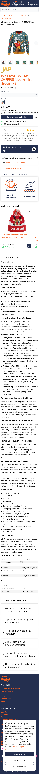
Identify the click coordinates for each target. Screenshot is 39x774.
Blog (2, 704)
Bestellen (4, 712)
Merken (11, 15)
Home (3, 15)
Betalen (4, 717)
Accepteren (18, 754)
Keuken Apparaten (8, 691)
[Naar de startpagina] (5, 4)
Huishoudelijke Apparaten (11, 688)
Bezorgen (4, 714)
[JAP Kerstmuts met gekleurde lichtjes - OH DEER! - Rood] (16, 220)
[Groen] (3, 102)
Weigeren (18, 760)
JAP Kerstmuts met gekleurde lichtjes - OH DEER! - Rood (14, 236)
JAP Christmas (22, 15)
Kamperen (5, 693)
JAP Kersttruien (7, 19)
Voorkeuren (18, 766)
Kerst (3, 696)
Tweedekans (6, 699)
